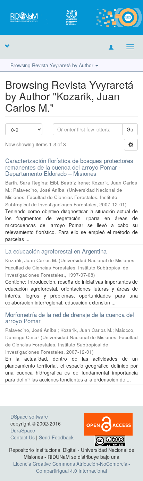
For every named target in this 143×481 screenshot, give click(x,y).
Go (130, 129)
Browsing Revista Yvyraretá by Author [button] (52, 65)
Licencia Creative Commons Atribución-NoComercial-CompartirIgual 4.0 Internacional (71, 467)
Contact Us (22, 437)
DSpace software (29, 416)
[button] (7, 46)
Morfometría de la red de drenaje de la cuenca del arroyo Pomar (69, 317)
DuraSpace (22, 430)
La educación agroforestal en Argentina (56, 251)
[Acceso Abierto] (108, 423)
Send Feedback (56, 437)
